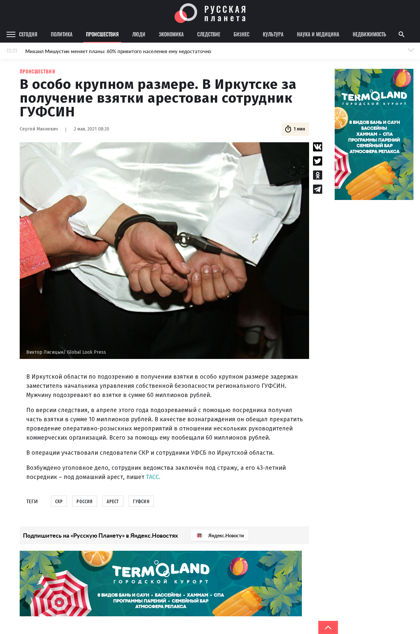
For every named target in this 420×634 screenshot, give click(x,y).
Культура (273, 34)
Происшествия (102, 34)
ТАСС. (153, 477)
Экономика (171, 34)
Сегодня (28, 34)
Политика (62, 34)
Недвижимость (369, 34)
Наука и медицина (318, 34)
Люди (138, 34)
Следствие (208, 34)
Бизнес (241, 34)
